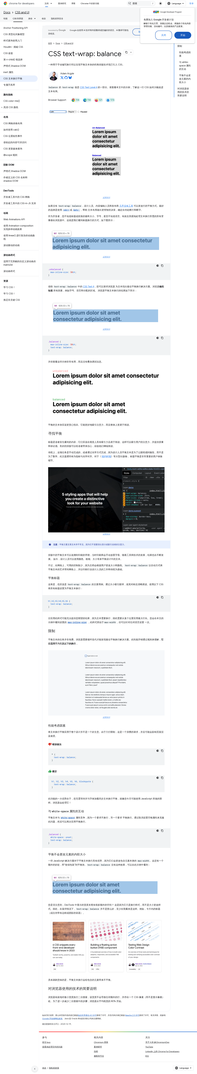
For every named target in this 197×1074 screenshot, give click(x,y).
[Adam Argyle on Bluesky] (70, 78)
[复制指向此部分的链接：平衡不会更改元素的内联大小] (88, 854)
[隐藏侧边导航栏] (35, 1069)
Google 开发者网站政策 (52, 1018)
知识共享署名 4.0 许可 (87, 1015)
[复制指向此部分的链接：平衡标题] (62, 578)
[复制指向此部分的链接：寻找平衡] (65, 434)
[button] (19, 107)
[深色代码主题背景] (157, 265)
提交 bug (46, 1042)
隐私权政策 (54, 1068)
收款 (44, 18)
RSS (147, 1056)
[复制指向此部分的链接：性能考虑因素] (68, 726)
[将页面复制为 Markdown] (126, 52)
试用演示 (106, 197)
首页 (50, 43)
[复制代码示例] (162, 265)
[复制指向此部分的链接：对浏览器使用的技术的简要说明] (99, 989)
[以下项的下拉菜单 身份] (35, 18)
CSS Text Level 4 (88, 87)
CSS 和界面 (18, 18)
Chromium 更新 (101, 1042)
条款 (44, 1068)
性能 (5, 18)
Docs (6, 12)
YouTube (149, 1047)
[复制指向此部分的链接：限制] (58, 631)
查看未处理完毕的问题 (52, 1047)
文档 (47, 3)
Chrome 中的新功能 (90, 3)
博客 (73, 3)
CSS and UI (22, 12)
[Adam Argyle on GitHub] (66, 78)
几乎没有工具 (126, 206)
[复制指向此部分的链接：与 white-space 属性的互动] (87, 811)
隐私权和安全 (57, 18)
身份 (30, 18)
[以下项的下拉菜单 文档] (52, 3)
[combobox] (141, 3)
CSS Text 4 (88, 286)
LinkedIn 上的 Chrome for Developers (162, 1051)
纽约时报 (106, 456)
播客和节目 (99, 1056)
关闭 (163, 35)
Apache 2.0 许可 (132, 1015)
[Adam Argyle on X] (62, 78)
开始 (182, 35)
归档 (96, 1051)
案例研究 (62, 3)
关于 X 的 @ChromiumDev (157, 1042)
